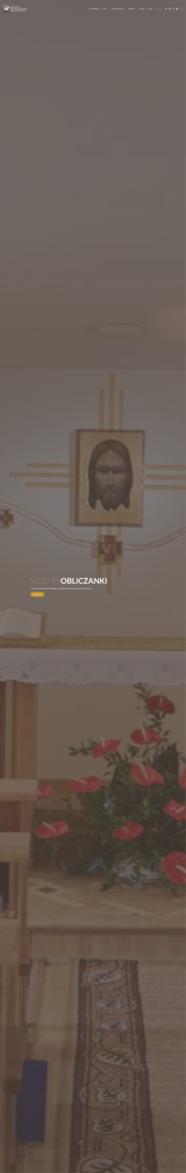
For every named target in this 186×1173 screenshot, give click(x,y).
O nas (104, 8)
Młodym (131, 8)
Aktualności (37, 594)
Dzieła (150, 8)
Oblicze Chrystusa (117, 8)
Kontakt (142, 8)
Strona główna (94, 8)
